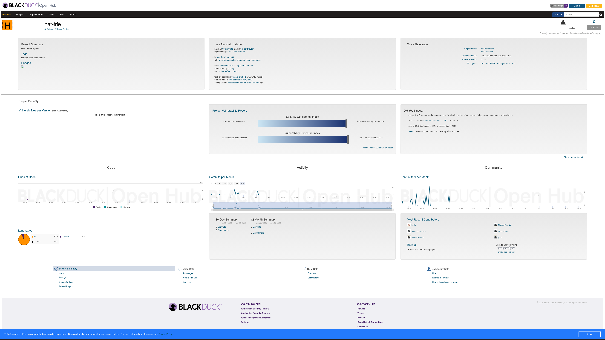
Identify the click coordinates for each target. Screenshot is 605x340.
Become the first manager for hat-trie (498, 63)
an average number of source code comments (240, 59)
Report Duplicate (63, 29)
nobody (231, 68)
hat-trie (52, 24)
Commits (222, 226)
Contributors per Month (414, 177)
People (19, 14)
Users (435, 273)
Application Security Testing (255, 308)
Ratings (412, 244)
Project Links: (470, 48)
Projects (6, 14)
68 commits (227, 48)
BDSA (73, 14)
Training (245, 321)
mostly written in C (225, 57)
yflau (500, 237)
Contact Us (362, 326)
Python (66, 236)
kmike (414, 225)
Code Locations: (469, 55)
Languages (25, 230)
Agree (589, 334)
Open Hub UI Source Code (370, 321)
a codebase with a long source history (235, 65)
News (61, 272)
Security (187, 282)
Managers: (472, 63)
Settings (50, 29)
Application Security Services (255, 313)
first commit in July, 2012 (240, 79)
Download (488, 51)
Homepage (489, 48)
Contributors (223, 230)
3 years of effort (238, 76)
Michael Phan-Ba (504, 225)
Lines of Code (27, 177)
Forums (361, 308)
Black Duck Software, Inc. (556, 302)
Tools (51, 14)
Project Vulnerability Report (229, 110)
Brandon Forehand (419, 231)
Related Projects (66, 286)
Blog (62, 14)
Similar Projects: (469, 59)
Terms (360, 313)
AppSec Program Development (256, 317)
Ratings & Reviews (440, 277)
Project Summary (68, 268)
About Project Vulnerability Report (378, 147)
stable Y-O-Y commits (229, 71)
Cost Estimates (190, 277)
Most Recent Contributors (423, 219)
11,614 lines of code (235, 51)
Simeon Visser (503, 231)
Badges (26, 63)
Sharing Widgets (66, 281)
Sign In (576, 5)
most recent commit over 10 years (243, 82)
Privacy (361, 317)
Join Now (594, 5)
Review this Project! (506, 251)
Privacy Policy (165, 334)
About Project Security (574, 157)
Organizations (36, 14)
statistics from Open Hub (435, 120)
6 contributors (248, 48)
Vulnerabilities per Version (35, 110)
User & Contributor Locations (445, 282)
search (412, 131)
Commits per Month (221, 177)
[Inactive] (563, 22)
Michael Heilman (418, 237)
